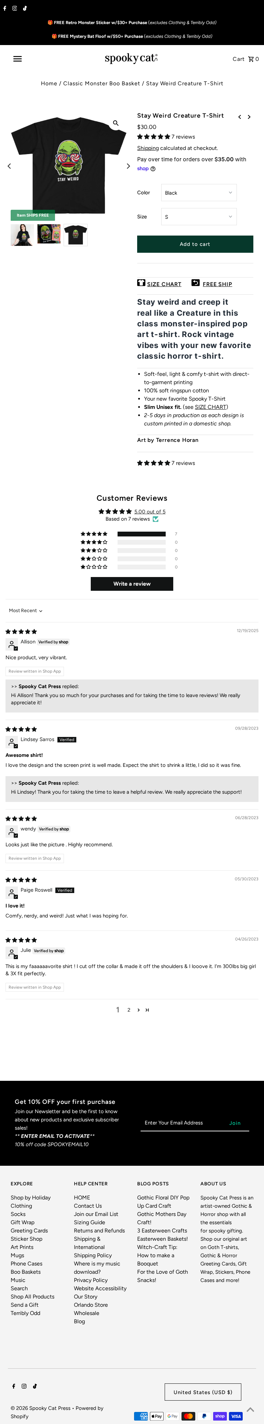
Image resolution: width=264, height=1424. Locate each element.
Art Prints (22, 1247)
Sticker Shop (26, 1239)
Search (19, 1288)
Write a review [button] (132, 583)
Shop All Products (32, 1296)
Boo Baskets (26, 1272)
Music (18, 1280)
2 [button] (129, 1010)
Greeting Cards (29, 1230)
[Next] (127, 166)
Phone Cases (26, 1263)
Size (142, 217)
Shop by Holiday (31, 1197)
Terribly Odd (25, 1313)
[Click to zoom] (115, 122)
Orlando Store (91, 1305)
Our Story (85, 1296)
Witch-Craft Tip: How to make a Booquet (157, 1255)
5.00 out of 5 (150, 512)
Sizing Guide (89, 1222)
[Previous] (9, 166)
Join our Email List (96, 1214)
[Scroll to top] (250, 1410)
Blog (79, 1321)
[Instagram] (14, 9)
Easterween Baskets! (162, 1239)
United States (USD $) (203, 1392)
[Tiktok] (24, 9)
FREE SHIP (217, 284)
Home (49, 83)
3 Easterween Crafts (162, 1230)
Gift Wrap (22, 1222)
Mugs (17, 1255)
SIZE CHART (164, 284)
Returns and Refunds (99, 1230)
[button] (154, 136)
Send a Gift (24, 1305)
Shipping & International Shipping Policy (93, 1247)
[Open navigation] (30, 58)
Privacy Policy (91, 1280)
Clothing (21, 1206)
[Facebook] (4, 9)
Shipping (148, 148)
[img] (21, 632)
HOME (82, 1197)
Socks (18, 1214)
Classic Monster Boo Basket (101, 83)
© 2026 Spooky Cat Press (41, 1408)
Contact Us (88, 1206)
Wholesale (86, 1313)
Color (143, 192)
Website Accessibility (100, 1288)
